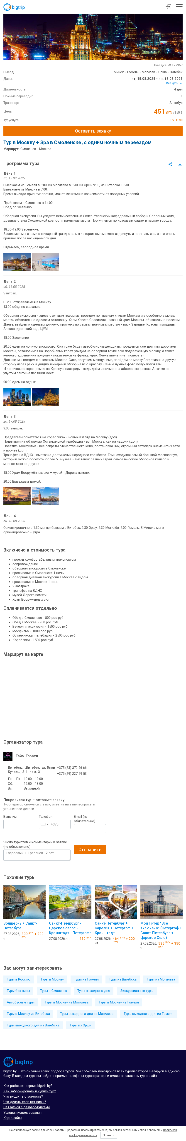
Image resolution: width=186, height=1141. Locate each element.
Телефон (45, 817)
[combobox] (44, 824)
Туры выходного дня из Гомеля (148, 1014)
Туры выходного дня (93, 991)
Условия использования (22, 1113)
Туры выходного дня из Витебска (33, 1025)
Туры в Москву (52, 979)
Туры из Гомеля (86, 979)
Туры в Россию (18, 979)
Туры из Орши (80, 1025)
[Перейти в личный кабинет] (168, 7)
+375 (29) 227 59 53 (72, 774)
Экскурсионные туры (136, 991)
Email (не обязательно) (84, 819)
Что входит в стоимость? (23, 1096)
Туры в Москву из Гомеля (119, 1002)
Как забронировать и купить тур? (29, 1091)
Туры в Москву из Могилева (66, 1002)
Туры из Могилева (161, 979)
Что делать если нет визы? (24, 1102)
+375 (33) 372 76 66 (72, 768)
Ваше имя (10, 817)
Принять (109, 1135)
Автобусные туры (20, 1002)
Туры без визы (18, 991)
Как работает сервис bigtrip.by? (27, 1086)
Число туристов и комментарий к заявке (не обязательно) (35, 844)
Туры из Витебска (123, 979)
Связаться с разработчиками (26, 1107)
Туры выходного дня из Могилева (86, 1014)
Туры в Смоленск (53, 991)
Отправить (90, 849)
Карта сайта (12, 1118)
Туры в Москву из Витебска (28, 1014)
